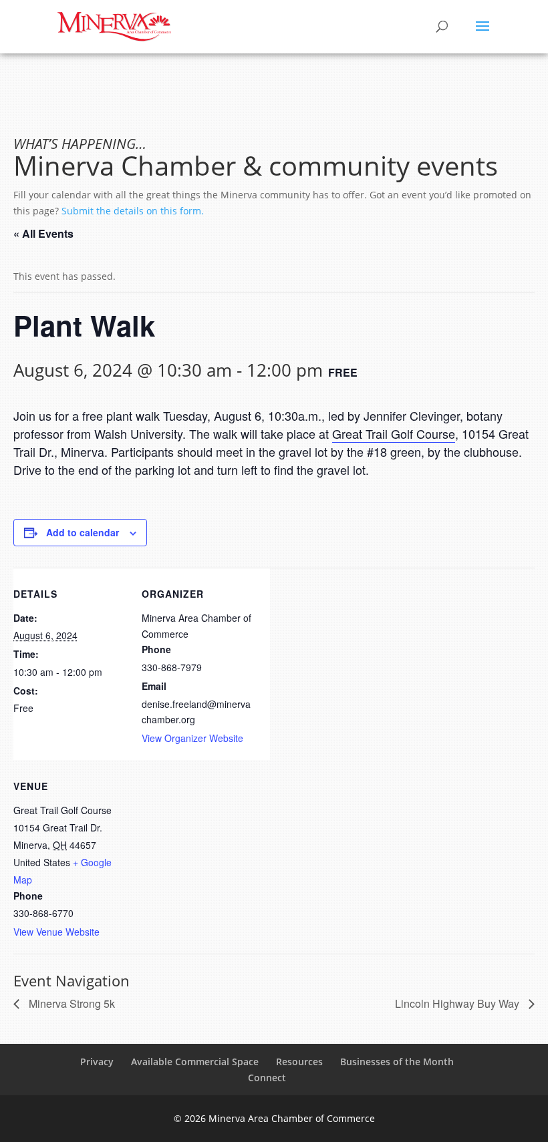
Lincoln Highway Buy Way (458, 1003)
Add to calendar (82, 532)
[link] (393, 434)
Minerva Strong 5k (70, 1003)
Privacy (97, 1061)
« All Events (43, 233)
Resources (299, 1061)
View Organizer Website (192, 738)
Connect (267, 1077)
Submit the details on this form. (132, 210)
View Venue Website (56, 931)
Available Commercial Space (195, 1061)
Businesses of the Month (397, 1061)
